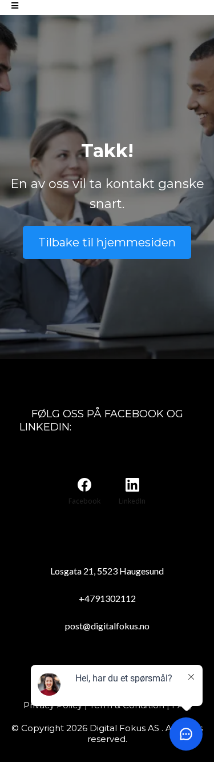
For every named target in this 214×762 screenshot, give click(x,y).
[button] (14, 6)
